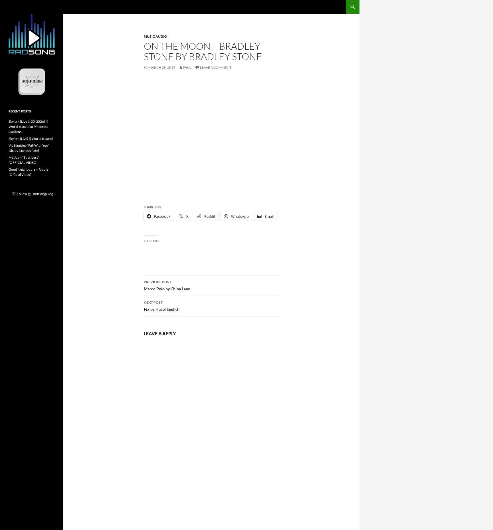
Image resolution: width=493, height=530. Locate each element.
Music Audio (155, 36)
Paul (187, 67)
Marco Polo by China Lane (167, 285)
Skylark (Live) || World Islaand (31, 138)
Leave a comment (215, 67)
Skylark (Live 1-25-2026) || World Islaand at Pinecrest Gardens (28, 126)
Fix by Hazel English (161, 306)
